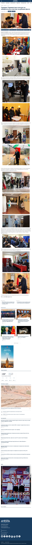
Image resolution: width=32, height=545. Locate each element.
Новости (5, 5)
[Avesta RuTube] (12, 537)
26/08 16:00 (2, 435)
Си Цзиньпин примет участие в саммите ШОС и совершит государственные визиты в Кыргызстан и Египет (15, 425)
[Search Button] (30, 1)
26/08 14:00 (2, 455)
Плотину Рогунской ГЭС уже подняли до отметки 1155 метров (11, 408)
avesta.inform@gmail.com (4, 532)
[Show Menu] (1, 1)
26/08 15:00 (2, 452)
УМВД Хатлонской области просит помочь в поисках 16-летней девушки (14, 414)
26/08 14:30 (2, 439)
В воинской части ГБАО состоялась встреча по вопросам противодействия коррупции (15, 454)
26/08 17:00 (2, 448)
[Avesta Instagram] (7, 536)
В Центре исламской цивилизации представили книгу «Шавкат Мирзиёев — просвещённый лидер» (13, 442)
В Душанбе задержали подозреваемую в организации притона (12, 411)
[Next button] (30, 485)
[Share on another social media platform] (30, 29)
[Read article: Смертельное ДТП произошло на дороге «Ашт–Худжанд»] (24, 331)
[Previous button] (1, 485)
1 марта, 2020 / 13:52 (4, 11)
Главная (2, 5)
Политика (13, 11)
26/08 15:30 (19, 338)
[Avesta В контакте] (9, 536)
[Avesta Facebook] (4, 536)
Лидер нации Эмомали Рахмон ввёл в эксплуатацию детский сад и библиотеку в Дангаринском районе (14, 458)
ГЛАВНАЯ (2, 542)
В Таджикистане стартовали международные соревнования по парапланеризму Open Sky (13, 503)
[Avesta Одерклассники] (19, 536)
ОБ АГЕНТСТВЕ (7, 542)
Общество (3, 318)
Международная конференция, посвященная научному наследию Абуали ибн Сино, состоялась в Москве (23, 321)
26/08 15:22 (2, 427)
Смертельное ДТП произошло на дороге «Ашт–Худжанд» (23, 337)
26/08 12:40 (2, 460)
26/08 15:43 (4, 340)
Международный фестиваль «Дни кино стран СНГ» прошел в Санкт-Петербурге (14, 437)
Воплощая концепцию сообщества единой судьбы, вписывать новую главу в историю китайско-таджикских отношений (8, 337)
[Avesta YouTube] (2, 536)
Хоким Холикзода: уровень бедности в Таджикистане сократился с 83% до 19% (14, 450)
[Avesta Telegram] (17, 536)
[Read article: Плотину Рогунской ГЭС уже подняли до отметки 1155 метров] (16, 396)
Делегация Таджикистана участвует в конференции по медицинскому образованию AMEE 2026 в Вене (8, 320)
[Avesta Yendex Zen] (14, 537)
